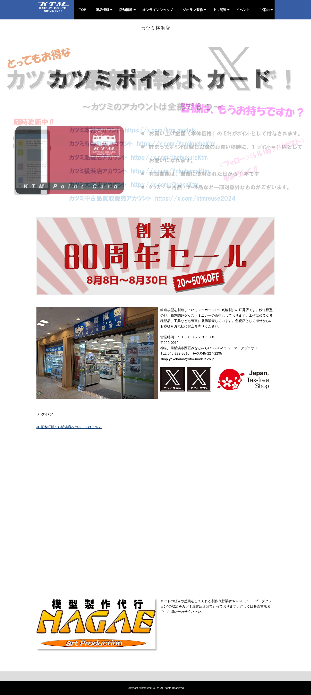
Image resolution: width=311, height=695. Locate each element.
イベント (243, 10)
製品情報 (102, 10)
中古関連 (219, 10)
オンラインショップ (157, 10)
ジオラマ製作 (193, 10)
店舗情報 (126, 10)
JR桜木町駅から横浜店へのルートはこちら (69, 427)
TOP (82, 10)
